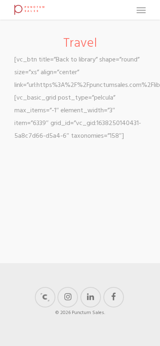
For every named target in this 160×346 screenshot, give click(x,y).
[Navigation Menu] (141, 10)
